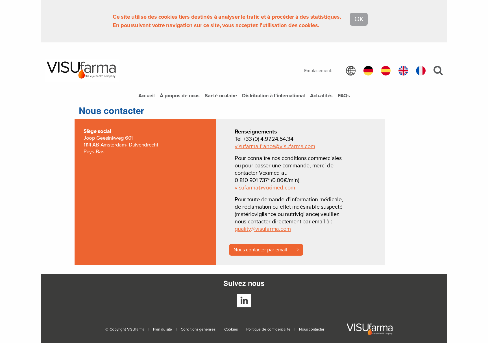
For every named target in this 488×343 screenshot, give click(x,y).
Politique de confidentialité (268, 329)
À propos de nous (180, 96)
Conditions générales (198, 329)
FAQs (344, 96)
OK (358, 19)
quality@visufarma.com (263, 229)
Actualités (321, 96)
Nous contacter (311, 329)
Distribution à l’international (273, 96)
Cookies (231, 329)
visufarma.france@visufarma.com (275, 146)
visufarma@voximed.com (265, 187)
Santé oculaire (221, 96)
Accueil (146, 96)
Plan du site (162, 329)
